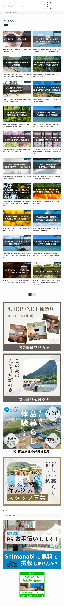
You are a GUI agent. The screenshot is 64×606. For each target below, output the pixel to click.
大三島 (6, 24)
